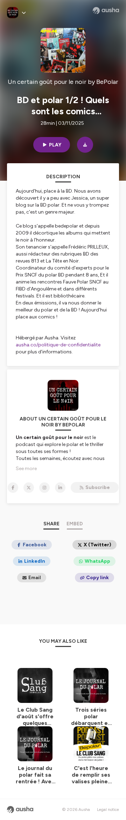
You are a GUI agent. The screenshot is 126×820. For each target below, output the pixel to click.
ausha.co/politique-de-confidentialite (58, 345)
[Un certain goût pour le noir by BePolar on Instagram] (44, 487)
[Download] (85, 145)
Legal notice (108, 809)
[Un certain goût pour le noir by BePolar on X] (28, 487)
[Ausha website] (106, 10)
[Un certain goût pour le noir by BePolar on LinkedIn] (60, 487)
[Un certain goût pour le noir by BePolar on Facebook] (13, 487)
